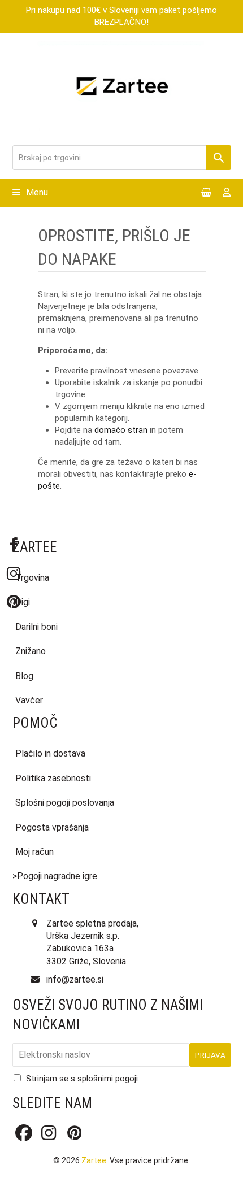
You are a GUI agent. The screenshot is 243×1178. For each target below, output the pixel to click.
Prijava (210, 1054)
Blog (24, 676)
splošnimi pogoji (107, 1078)
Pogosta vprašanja (52, 827)
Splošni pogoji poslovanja (64, 802)
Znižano (30, 651)
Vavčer (29, 700)
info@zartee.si (74, 979)
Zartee (93, 1160)
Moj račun (34, 851)
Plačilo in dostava (50, 753)
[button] (30, 192)
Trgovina (32, 577)
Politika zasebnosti (53, 778)
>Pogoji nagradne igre (54, 876)
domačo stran (120, 430)
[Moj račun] (227, 192)
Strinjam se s (82, 1078)
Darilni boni (36, 626)
